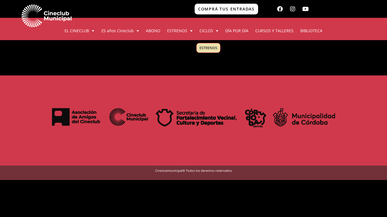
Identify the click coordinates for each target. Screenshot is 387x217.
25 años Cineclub (117, 30)
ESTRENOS (177, 30)
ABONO (153, 30)
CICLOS (206, 30)
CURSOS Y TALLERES (274, 30)
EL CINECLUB (77, 30)
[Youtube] (305, 9)
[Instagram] (292, 9)
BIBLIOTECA (311, 30)
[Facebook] (280, 9)
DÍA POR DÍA (236, 30)
